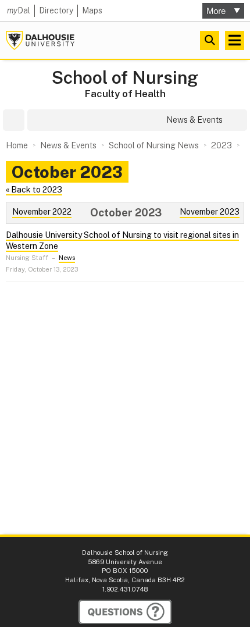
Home (17, 145)
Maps (92, 10)
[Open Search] (209, 40)
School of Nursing (125, 77)
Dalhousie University (40, 40)
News (67, 258)
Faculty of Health (125, 93)
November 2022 (42, 211)
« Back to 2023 (34, 189)
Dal (18, 10)
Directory (56, 10)
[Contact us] (125, 612)
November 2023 (210, 211)
